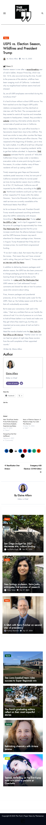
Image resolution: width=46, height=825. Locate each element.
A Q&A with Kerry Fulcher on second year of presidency (23, 626)
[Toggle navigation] (4, 13)
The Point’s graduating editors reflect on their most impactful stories (20, 712)
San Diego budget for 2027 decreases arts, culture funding (19, 545)
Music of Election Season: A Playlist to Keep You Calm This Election (32, 421)
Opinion (8, 690)
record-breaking (32, 69)
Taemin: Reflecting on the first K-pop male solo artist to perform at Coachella (23, 780)
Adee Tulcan (11, 590)
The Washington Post (22, 219)
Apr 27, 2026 (25, 590)
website (6, 121)
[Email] (21, 383)
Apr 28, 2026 (27, 549)
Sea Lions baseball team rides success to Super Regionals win (21, 679)
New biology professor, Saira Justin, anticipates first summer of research (22, 585)
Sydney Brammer (13, 630)
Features (8, 724)
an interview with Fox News (13, 262)
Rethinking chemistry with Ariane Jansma (21, 747)
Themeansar (39, 816)
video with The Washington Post (26, 280)
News (6, 38)
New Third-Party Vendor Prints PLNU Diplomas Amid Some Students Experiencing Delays (10, 422)
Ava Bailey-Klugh (13, 549)
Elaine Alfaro (13, 59)
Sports (8, 656)
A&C (7, 758)
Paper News (28, 816)
